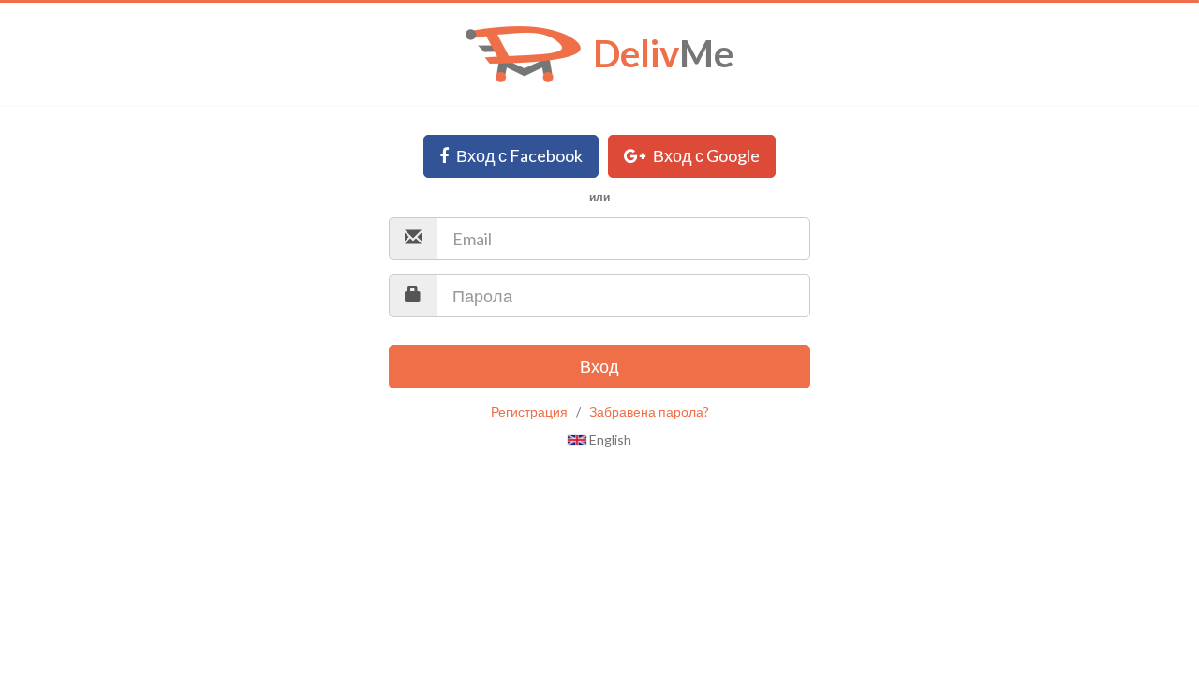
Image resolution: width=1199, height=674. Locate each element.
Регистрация (529, 411)
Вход (599, 366)
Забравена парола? (649, 411)
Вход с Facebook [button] (518, 155)
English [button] (608, 439)
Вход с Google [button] (705, 155)
